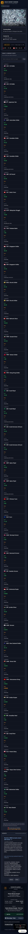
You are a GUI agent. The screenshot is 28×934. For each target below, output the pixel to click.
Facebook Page (9, 924)
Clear (24, 59)
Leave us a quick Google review (14, 829)
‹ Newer (11, 879)
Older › (17, 879)
